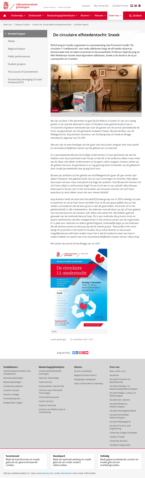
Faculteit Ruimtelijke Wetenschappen (119, 416)
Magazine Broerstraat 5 (85, 375)
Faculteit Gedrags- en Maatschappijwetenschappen (124, 387)
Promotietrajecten (11, 398)
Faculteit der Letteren (120, 399)
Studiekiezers (10, 367)
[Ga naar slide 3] (98, 115)
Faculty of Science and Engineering (120, 427)
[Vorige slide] (53, 88)
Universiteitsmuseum (49, 397)
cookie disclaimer (62, 473)
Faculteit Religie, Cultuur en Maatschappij (123, 394)
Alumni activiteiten (83, 371)
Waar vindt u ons (118, 371)
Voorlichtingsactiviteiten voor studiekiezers (17, 372)
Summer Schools (11, 390)
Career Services (46, 401)
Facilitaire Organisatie (120, 445)
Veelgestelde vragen (13, 402)
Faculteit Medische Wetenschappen (118, 405)
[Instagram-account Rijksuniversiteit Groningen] (83, 352)
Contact (86, 5)
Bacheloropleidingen (13, 378)
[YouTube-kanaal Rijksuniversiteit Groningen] (87, 352)
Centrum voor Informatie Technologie (50, 391)
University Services (118, 440)
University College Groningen (123, 432)
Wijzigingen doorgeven (85, 379)
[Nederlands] (131, 6)
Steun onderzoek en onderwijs (88, 383)
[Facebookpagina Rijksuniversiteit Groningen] (73, 352)
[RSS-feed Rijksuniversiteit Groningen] (80, 352)
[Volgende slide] (139, 88)
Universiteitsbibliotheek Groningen (50, 372)
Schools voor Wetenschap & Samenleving (52, 410)
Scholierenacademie (13, 386)
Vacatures (114, 375)
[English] (135, 6)
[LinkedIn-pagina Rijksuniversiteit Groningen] (77, 352)
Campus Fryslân (22, 24)
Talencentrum (45, 382)
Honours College (11, 394)
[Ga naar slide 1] (93, 115)
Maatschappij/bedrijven (51, 367)
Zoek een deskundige (49, 378)
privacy (46, 473)
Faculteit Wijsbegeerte (120, 421)
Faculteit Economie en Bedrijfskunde (120, 380)
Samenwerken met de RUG (51, 386)
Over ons (7, 24)
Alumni (78, 367)
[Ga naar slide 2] (96, 115)
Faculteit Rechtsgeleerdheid (123, 410)
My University (101, 5)
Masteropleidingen (12, 382)
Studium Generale (47, 405)
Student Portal (120, 5)
